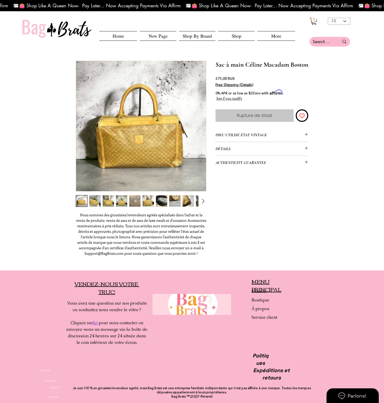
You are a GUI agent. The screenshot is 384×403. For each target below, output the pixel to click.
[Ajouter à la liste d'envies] (302, 115)
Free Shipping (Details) (234, 85)
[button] (236, 36)
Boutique (260, 300)
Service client (264, 317)
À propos (260, 308)
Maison (259, 291)
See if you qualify (229, 98)
